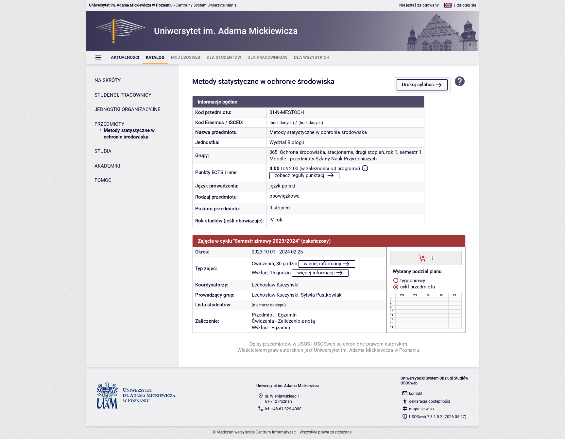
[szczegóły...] (432, 258)
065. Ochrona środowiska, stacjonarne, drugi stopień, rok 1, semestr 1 (345, 152)
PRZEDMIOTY (109, 124)
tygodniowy (412, 281)
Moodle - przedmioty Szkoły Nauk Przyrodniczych (323, 159)
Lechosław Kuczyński (275, 285)
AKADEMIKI (107, 166)
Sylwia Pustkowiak (321, 295)
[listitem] (125, 57)
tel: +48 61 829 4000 (283, 409)
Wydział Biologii (286, 142)
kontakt (415, 393)
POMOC (102, 180)
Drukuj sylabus (418, 85)
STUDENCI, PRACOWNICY (122, 95)
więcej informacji (322, 264)
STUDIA (102, 151)
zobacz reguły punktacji (300, 175)
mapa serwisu (421, 409)
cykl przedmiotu (417, 287)
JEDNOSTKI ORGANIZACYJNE (127, 109)
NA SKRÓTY (107, 80)
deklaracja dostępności (429, 401)
